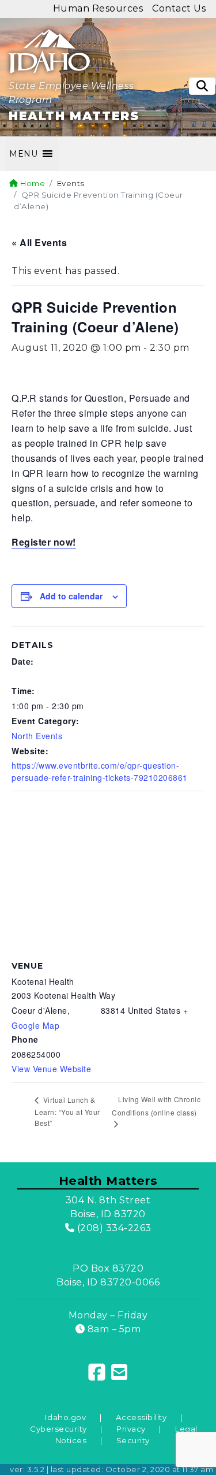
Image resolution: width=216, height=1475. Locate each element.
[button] (23, 153)
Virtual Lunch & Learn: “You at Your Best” (67, 1111)
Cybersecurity (58, 1428)
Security (133, 1440)
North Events (37, 736)
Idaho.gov (65, 1417)
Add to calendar (71, 596)
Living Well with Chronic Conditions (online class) (156, 1105)
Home (31, 183)
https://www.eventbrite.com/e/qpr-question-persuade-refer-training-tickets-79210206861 (100, 771)
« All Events (39, 242)
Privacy (131, 1428)
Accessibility (141, 1417)
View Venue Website (51, 1068)
